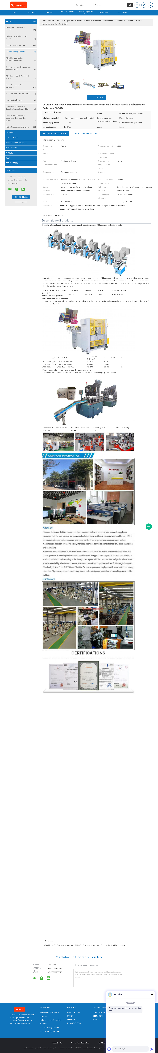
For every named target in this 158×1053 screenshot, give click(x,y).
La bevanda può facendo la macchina (21, 38)
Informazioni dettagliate (54, 134)
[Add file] (109, 1049)
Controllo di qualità (86, 12)
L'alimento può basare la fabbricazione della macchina (21, 108)
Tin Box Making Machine (21, 52)
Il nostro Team (74, 1023)
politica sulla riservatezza (80, 1043)
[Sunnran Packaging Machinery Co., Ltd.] (10, 189)
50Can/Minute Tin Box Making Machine (58, 945)
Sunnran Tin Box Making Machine (114, 945)
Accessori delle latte (21, 100)
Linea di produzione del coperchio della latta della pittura (21, 118)
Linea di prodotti (101, 1012)
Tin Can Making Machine (21, 45)
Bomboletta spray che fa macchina (21, 29)
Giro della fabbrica (68, 12)
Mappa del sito (57, 1043)
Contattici (104, 12)
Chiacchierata (96, 97)
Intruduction (73, 1012)
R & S (95, 1020)
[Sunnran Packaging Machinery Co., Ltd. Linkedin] (150, 5)
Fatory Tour (12, 138)
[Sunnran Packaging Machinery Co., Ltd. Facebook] (137, 5)
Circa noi (50, 12)
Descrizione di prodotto (85, 134)
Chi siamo (10, 133)
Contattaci (11, 148)
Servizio (71, 1020)
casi (8, 158)
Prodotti (32, 12)
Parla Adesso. (124, 12)
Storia (70, 1016)
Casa (14, 12)
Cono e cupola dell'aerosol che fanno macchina (21, 68)
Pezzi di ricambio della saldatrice (21, 86)
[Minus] (151, 994)
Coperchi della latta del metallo (21, 94)
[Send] (152, 1049)
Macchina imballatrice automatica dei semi (21, 59)
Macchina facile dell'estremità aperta (21, 77)
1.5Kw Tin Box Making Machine (87, 945)
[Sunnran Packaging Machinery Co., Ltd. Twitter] (143, 5)
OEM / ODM (98, 1016)
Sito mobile (102, 1043)
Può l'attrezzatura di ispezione (21, 127)
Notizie (9, 153)
